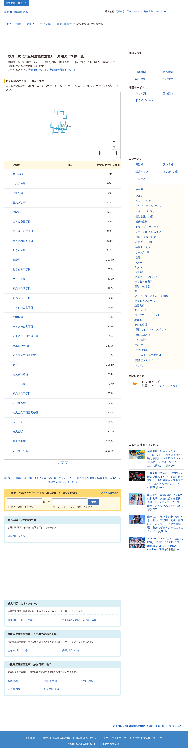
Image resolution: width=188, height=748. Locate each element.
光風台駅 (18, 431)
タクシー (139, 267)
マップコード (161, 11)
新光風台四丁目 (22, 288)
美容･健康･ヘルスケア (148, 231)
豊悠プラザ (19, 202)
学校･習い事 (142, 252)
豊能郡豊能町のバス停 (62, 69)
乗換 (129, 11)
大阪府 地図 (50, 680)
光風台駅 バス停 (71, 650)
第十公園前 (19, 441)
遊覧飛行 (139, 305)
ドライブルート (144, 100)
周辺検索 (120, 11)
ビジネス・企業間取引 (148, 355)
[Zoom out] (114, 141)
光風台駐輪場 (20, 374)
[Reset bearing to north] (114, 146)
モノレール (140, 310)
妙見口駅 (18, 173)
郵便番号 (148, 11)
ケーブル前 (19, 278)
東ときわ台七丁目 (23, 307)
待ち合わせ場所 (143, 281)
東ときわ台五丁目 (23, 240)
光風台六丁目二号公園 (25, 336)
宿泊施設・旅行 (144, 216)
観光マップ (141, 171)
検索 (178, 17)
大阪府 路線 (14, 689)
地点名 (138, 319)
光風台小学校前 (22, 345)
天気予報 (168, 164)
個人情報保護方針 (62, 738)
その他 (139, 365)
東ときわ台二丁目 (23, 231)
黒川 (15, 364)
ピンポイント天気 (168, 385)
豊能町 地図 (86, 680)
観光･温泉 (141, 221)
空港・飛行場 (142, 286)
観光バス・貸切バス (146, 276)
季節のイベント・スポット (150, 329)
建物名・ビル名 (144, 360)
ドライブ (137, 11)
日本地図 (140, 71)
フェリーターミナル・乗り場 (151, 295)
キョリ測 (140, 93)
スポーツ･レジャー (146, 211)
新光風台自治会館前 (24, 355)
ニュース (140, 178)
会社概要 (30, 738)
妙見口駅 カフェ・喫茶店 (21, 620)
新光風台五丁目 (22, 297)
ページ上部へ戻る (147, 726)
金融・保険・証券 (145, 237)
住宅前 (16, 212)
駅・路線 (140, 78)
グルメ (139, 195)
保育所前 (18, 192)
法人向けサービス (152, 738)
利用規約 (44, 738)
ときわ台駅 (19, 250)
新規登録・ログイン (16, 3)
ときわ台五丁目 (22, 269)
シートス (18, 422)
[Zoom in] (114, 136)
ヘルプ (166, 3)
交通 (138, 257)
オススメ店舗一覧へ (109, 493)
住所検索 (168, 71)
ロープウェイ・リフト (147, 315)
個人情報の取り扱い (86, 738)
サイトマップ (178, 3)
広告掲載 (135, 738)
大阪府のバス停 (37, 69)
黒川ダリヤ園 (20, 450)
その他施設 (141, 350)
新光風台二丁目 (22, 393)
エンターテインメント (148, 206)
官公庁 (139, 344)
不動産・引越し (144, 242)
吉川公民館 (19, 183)
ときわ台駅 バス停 (18, 650)
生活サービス (143, 247)
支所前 (16, 259)
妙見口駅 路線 (51, 689)
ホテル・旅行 (170, 171)
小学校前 (18, 317)
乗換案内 (168, 93)
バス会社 (139, 272)
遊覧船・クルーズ (144, 300)
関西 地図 (13, 680)
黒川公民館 (19, 402)
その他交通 (140, 324)
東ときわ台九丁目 (23, 326)
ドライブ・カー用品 (147, 226)
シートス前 (19, 383)
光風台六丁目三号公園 (25, 412)
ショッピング (143, 201)
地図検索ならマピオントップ (148, 3)
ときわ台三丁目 (22, 221)
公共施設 (140, 339)
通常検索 (109, 11)
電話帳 (139, 164)
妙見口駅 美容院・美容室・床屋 (79, 620)
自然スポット (143, 334)
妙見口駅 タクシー (18, 536)
